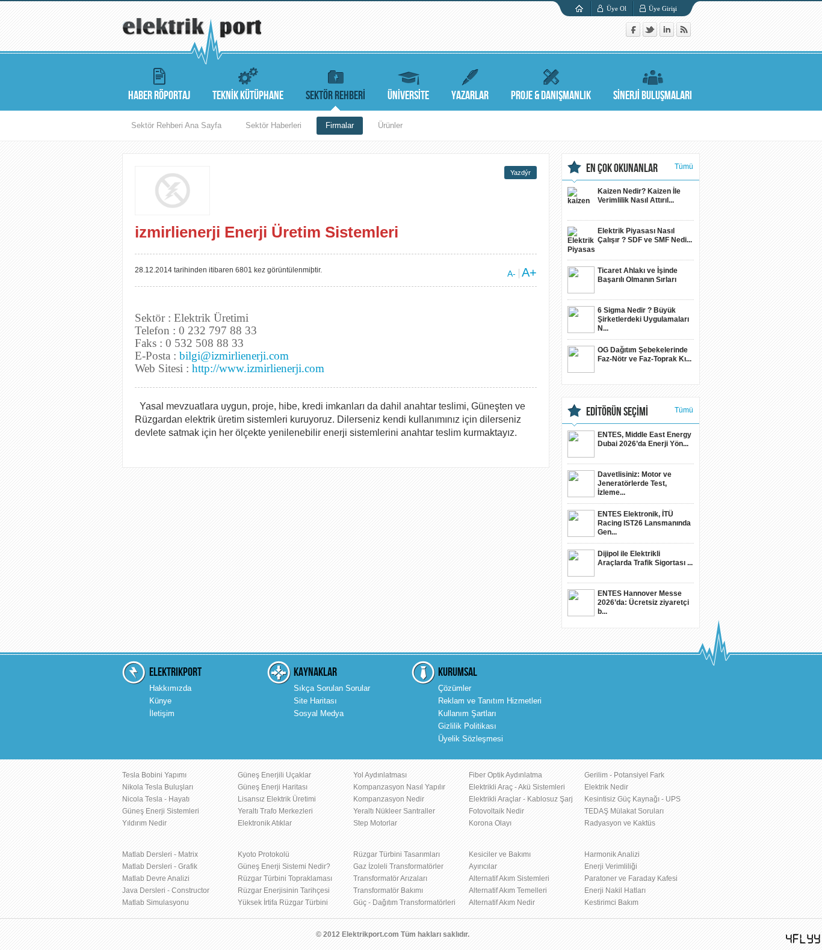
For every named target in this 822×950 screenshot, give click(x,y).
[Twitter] (651, 33)
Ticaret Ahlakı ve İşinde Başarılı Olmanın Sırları (638, 275)
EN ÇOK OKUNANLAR (622, 168)
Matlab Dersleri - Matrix (160, 854)
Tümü (684, 166)
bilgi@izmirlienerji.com (234, 355)
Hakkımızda (170, 688)
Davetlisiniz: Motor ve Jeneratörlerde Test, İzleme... (635, 483)
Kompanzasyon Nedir (388, 799)
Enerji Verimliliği (610, 866)
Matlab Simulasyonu (155, 902)
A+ (529, 272)
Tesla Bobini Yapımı (154, 775)
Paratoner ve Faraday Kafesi (631, 878)
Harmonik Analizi (612, 854)
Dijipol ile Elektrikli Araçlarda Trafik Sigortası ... (645, 558)
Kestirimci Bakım (611, 902)
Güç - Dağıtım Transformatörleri (404, 902)
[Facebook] (634, 33)
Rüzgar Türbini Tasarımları (396, 854)
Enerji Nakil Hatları (615, 890)
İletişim (162, 713)
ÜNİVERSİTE (408, 95)
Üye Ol (616, 8)
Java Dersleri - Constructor (165, 890)
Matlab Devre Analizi (156, 878)
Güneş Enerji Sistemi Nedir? (284, 866)
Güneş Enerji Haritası (272, 787)
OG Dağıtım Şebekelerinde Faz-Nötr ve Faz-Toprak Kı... (644, 354)
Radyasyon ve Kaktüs (619, 823)
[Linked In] (668, 33)
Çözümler (454, 688)
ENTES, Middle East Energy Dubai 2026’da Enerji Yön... (644, 439)
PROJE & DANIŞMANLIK (551, 95)
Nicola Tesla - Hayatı (156, 799)
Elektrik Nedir (606, 787)
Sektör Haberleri (273, 125)
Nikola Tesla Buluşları (157, 787)
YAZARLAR (470, 95)
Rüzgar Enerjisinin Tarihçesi (284, 890)
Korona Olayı (490, 823)
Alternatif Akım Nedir (502, 902)
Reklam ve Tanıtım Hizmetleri (490, 701)
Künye (160, 701)
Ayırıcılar (483, 866)
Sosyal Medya (319, 713)
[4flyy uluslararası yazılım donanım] (803, 939)
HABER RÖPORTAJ (159, 95)
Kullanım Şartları (467, 713)
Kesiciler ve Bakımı (500, 854)
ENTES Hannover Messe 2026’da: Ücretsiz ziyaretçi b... (643, 602)
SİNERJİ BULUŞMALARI (652, 95)
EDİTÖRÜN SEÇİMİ (617, 412)
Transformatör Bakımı (388, 890)
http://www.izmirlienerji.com (258, 368)
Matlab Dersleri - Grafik (159, 866)
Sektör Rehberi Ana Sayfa (176, 125)
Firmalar (340, 125)
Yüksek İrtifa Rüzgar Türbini (283, 902)
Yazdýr (520, 172)
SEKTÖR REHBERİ (335, 95)
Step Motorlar (375, 823)
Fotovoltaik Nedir (496, 811)
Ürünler (390, 125)
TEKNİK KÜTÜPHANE (247, 95)
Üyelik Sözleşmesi (470, 739)
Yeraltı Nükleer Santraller (394, 811)
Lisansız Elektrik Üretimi (277, 799)
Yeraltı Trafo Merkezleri (275, 811)
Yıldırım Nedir (144, 823)
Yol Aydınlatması (380, 775)
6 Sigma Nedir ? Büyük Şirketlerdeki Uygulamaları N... (643, 319)
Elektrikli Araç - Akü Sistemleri (517, 787)
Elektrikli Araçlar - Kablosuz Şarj (521, 799)
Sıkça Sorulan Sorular (332, 688)
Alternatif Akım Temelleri (508, 890)
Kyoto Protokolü (263, 854)
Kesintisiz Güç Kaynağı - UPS (632, 799)
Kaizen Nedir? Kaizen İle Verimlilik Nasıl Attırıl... (639, 195)
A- (511, 273)
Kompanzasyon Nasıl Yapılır (399, 787)
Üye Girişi (663, 8)
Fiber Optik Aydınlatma (505, 775)
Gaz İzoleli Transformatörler (398, 866)
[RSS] (683, 33)
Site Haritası (315, 701)
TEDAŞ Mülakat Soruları (624, 811)
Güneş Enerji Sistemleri (160, 811)
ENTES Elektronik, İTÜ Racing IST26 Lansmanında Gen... (644, 523)
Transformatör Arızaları (390, 878)
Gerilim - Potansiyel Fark (624, 775)
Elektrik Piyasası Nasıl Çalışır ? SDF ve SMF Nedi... (645, 235)
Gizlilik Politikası (467, 726)
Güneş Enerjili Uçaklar (274, 775)
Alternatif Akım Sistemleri (509, 878)
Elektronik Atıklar (265, 823)
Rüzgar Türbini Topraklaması (285, 878)
